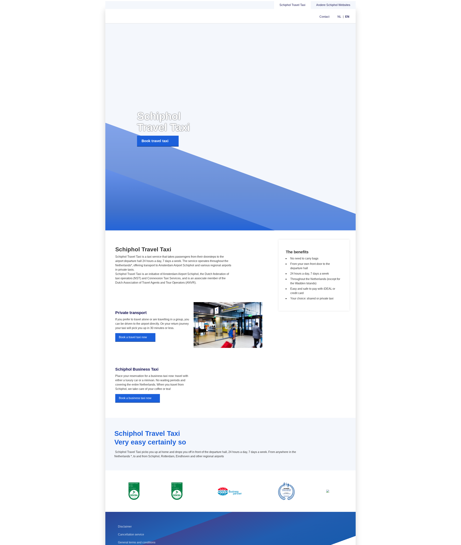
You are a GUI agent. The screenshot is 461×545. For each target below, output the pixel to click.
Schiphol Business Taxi (136, 369)
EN (347, 16)
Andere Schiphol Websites (333, 4)
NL (339, 16)
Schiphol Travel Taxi (292, 4)
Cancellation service (131, 534)
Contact (324, 16)
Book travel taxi (155, 141)
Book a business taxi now (135, 398)
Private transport (131, 312)
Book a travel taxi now (133, 337)
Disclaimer (125, 526)
